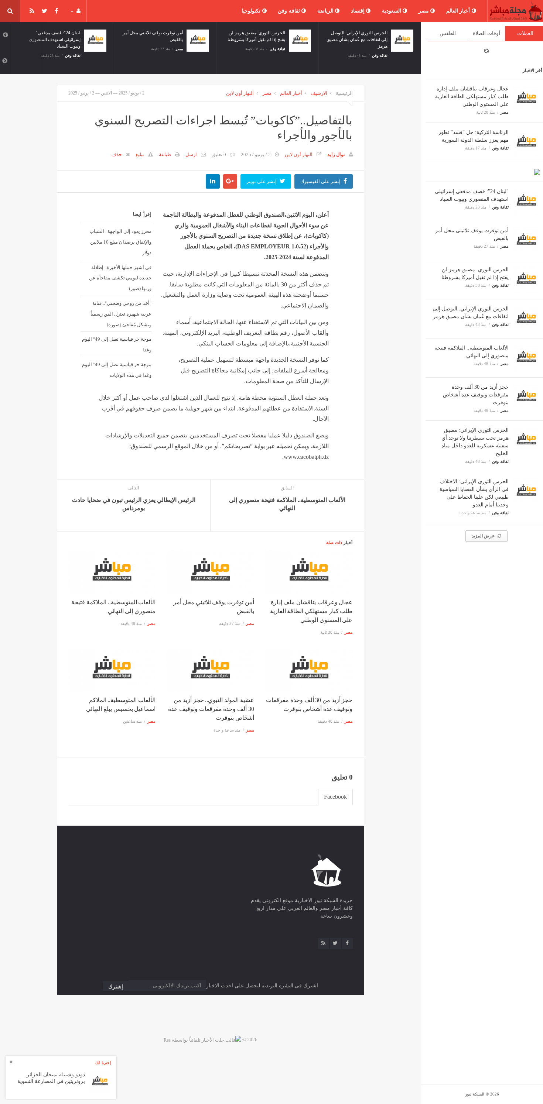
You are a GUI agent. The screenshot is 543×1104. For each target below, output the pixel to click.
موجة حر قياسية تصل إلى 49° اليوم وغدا (116, 344)
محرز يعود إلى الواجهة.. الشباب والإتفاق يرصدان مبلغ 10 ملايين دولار (120, 242)
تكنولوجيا (252, 11)
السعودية (392, 11)
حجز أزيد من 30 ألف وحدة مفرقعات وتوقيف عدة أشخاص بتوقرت (476, 394)
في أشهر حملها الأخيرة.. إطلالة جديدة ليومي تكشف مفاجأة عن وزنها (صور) (120, 278)
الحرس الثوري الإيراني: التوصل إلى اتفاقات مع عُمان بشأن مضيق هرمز (357, 39)
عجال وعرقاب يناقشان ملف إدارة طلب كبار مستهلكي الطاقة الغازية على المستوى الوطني (472, 96)
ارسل (191, 154)
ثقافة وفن (289, 11)
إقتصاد (358, 11)
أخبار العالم (459, 11)
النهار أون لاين (240, 93)
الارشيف (319, 93)
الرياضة (326, 11)
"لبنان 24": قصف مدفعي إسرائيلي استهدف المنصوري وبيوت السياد (55, 39)
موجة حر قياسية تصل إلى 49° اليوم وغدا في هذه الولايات (116, 369)
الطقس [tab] (448, 33)
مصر (425, 11)
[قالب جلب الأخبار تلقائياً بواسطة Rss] (202, 1039)
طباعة (165, 154)
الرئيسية (344, 93)
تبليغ (140, 154)
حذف (117, 154)
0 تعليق (219, 154)
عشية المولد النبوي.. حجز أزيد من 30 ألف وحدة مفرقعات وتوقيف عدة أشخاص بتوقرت (211, 709)
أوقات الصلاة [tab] (486, 33)
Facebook (335, 797)
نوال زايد (336, 154)
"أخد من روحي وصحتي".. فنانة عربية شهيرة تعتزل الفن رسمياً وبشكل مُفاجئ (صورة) (120, 314)
